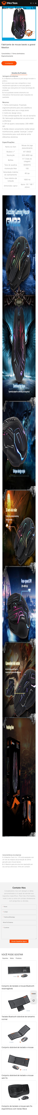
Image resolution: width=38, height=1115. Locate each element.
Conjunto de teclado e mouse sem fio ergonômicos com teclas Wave (17, 1107)
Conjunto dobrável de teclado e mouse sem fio (17, 1076)
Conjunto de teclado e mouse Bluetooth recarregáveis (18, 987)
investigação (9, 63)
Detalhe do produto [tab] (19, 73)
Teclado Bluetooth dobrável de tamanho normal (18, 1018)
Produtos (18, 958)
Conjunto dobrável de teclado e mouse (17, 1047)
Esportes (5, 958)
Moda (12, 958)
